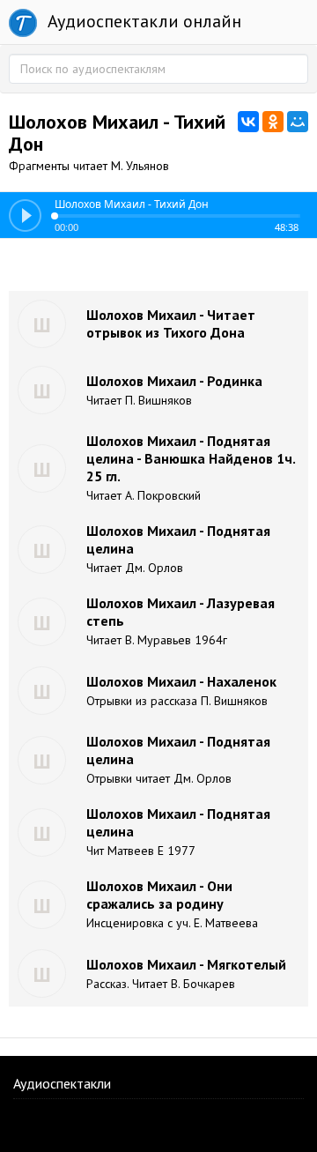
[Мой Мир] (297, 121)
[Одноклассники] (273, 121)
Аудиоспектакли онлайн (142, 21)
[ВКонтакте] (248, 121)
